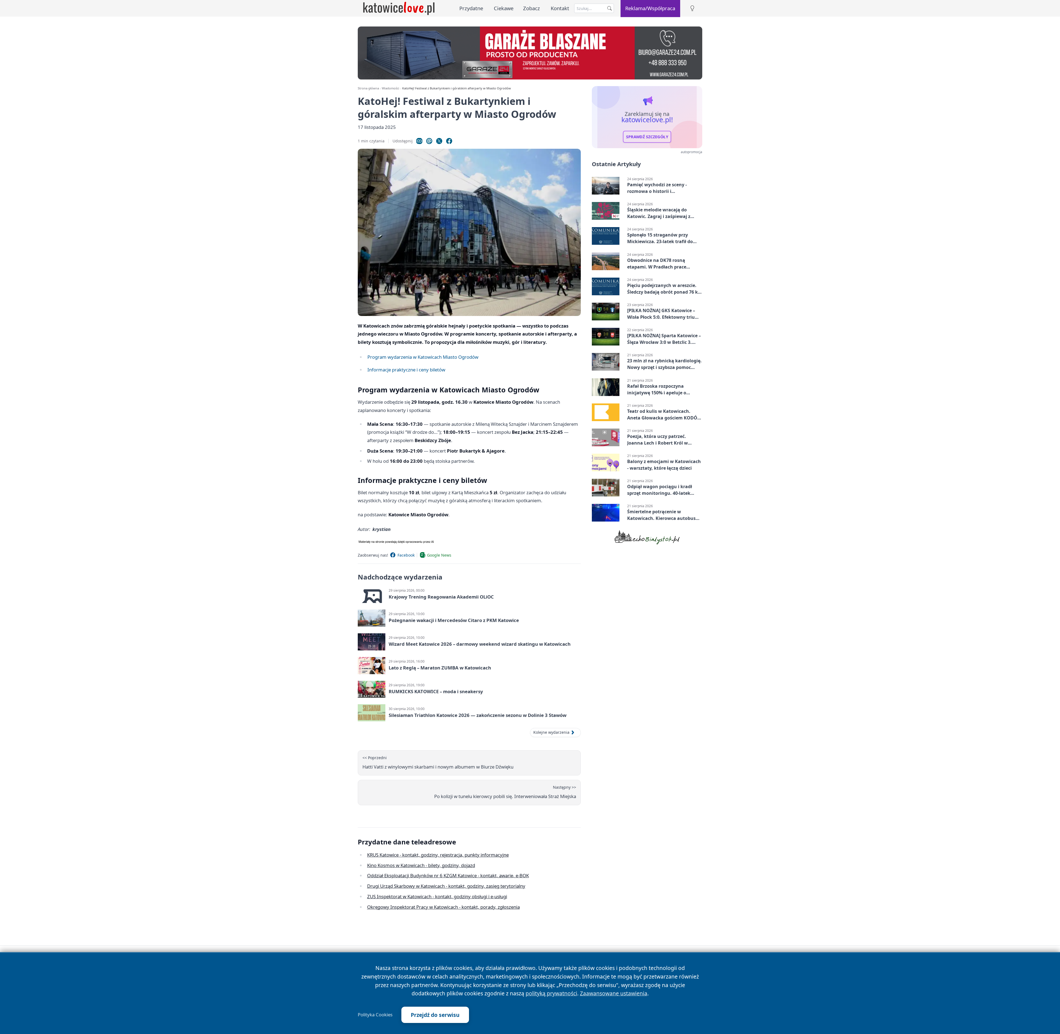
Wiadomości (390, 88)
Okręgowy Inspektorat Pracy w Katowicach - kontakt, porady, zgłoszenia (443, 907)
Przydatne (471, 8)
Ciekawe (503, 8)
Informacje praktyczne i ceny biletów (406, 369)
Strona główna (368, 88)
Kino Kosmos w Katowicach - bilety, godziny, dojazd (421, 865)
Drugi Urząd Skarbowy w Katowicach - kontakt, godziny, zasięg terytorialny (446, 886)
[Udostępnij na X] (439, 141)
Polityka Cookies (375, 1014)
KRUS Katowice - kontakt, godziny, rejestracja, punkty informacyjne (438, 855)
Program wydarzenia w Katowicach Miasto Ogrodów (422, 357)
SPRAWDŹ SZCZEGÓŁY (647, 137)
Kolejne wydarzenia (551, 732)
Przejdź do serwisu (435, 1015)
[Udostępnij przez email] (429, 141)
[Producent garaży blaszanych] (530, 52)
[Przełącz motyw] (692, 8)
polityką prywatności (551, 993)
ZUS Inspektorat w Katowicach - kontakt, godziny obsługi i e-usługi (437, 896)
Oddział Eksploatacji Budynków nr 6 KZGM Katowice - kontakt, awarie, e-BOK (448, 875)
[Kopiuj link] (419, 141)
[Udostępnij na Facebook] (449, 141)
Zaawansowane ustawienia (613, 993)
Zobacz (531, 8)
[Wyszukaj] (609, 8)
